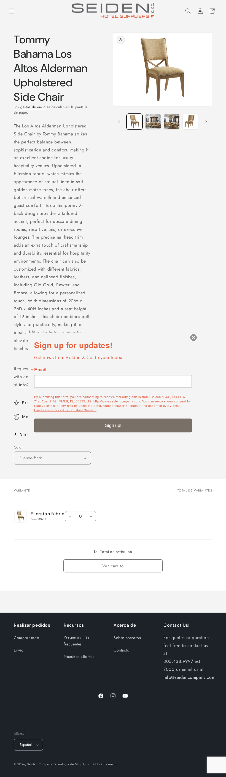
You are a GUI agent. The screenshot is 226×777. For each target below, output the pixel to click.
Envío (19, 650)
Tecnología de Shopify (69, 764)
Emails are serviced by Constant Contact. (65, 409)
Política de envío (104, 764)
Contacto (122, 650)
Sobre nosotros (127, 637)
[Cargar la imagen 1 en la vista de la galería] (134, 122)
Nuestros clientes (79, 656)
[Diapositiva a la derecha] (206, 122)
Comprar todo (26, 637)
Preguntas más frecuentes (77, 640)
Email (40, 369)
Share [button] (25, 434)
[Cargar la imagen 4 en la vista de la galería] (190, 122)
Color (18, 447)
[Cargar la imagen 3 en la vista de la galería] (172, 122)
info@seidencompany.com (189, 677)
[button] (12, 11)
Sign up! (113, 425)
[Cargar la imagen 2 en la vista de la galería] (153, 122)
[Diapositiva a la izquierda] (119, 122)
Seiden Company (39, 764)
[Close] (193, 337)
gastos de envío (33, 107)
